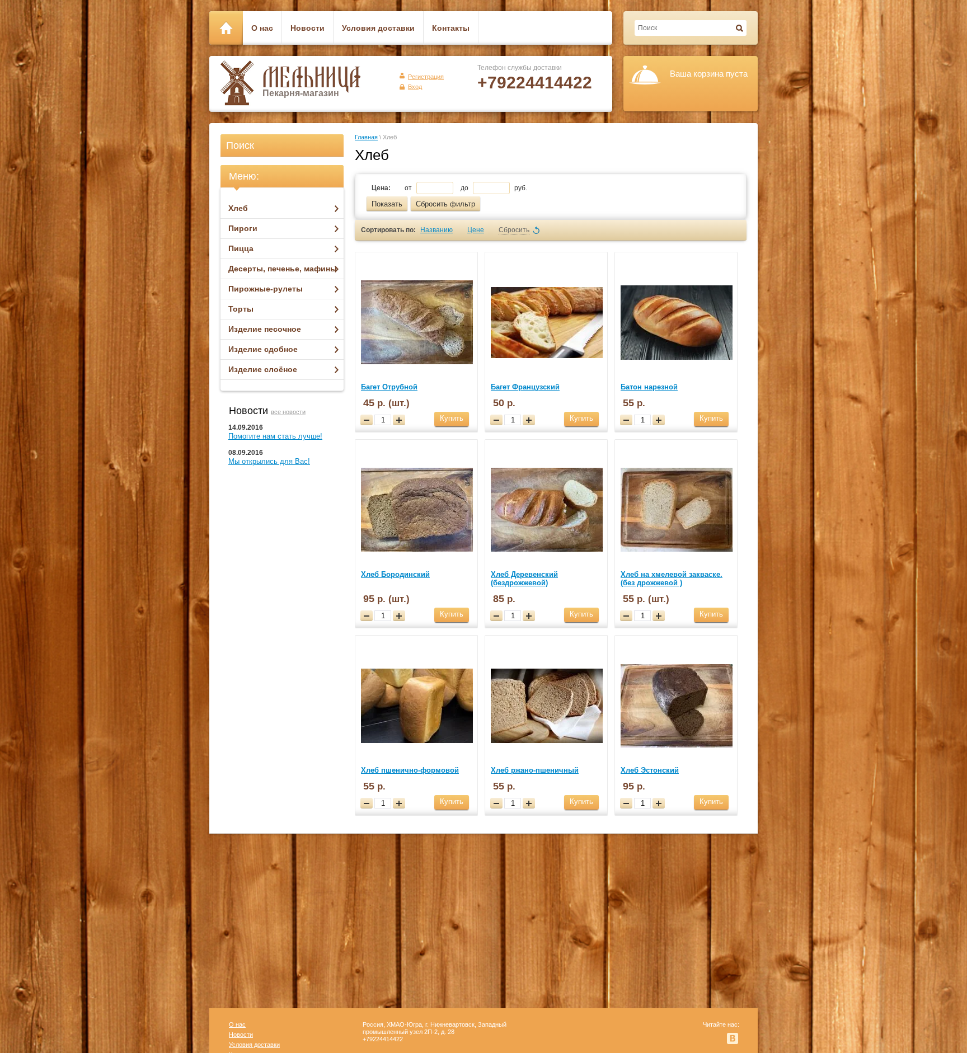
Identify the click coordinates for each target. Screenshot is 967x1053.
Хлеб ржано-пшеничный (535, 770)
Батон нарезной (649, 387)
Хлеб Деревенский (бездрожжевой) (524, 578)
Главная (366, 137)
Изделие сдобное (263, 349)
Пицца (241, 248)
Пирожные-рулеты (265, 288)
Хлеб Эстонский (650, 770)
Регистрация (426, 76)
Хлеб (238, 208)
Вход (415, 86)
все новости (288, 411)
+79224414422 (534, 82)
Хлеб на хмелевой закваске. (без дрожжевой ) (671, 578)
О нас (237, 1024)
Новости (241, 1034)
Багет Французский (525, 387)
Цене (475, 230)
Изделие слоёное (262, 369)
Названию (436, 230)
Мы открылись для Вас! (269, 461)
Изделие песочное (264, 329)
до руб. (494, 188)
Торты (241, 308)
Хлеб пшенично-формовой (410, 770)
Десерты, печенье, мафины (282, 268)
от (409, 188)
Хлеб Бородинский (395, 574)
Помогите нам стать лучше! (275, 436)
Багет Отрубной (389, 387)
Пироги (242, 228)
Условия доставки (254, 1044)
